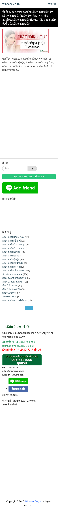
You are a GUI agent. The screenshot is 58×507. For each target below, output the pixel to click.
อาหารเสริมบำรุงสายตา (13, 248)
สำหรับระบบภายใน (11, 289)
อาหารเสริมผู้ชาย (10, 255)
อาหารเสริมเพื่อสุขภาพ (13, 270)
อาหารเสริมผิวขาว (11, 252)
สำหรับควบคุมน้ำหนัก (12, 281)
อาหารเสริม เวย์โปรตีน (13, 237)
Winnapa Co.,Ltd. (34, 501)
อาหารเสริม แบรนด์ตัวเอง (14, 300)
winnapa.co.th (11, 4)
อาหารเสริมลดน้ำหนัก (13, 263)
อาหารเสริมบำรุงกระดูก (13, 244)
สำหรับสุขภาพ (9, 293)
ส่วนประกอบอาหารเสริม (14, 278)
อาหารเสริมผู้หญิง (10, 259)
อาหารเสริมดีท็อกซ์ (11, 241)
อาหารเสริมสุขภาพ (11, 267)
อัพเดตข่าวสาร (9, 296)
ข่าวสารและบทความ (12, 274)
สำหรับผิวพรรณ (9, 285)
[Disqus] (29, 114)
